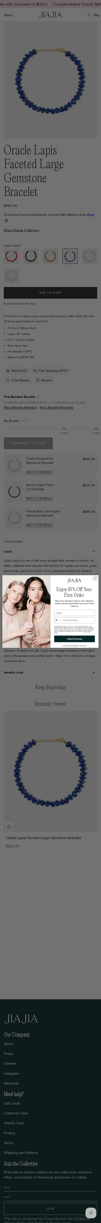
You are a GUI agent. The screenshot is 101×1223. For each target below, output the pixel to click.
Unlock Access (74, 639)
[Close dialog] (95, 578)
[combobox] (58, 620)
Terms (56, 632)
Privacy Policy (86, 631)
